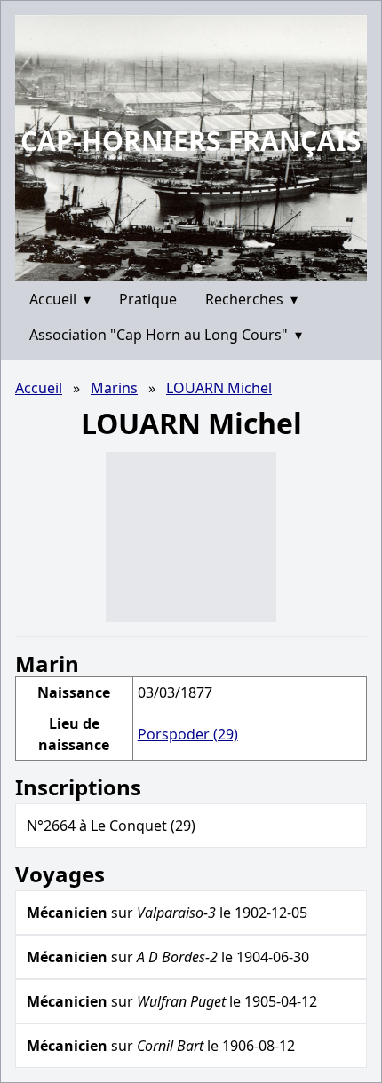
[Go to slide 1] (184, 268)
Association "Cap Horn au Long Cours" (165, 334)
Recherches (251, 299)
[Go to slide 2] (197, 268)
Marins (114, 388)
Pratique (148, 299)
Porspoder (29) (188, 734)
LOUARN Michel (219, 388)
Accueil (60, 299)
